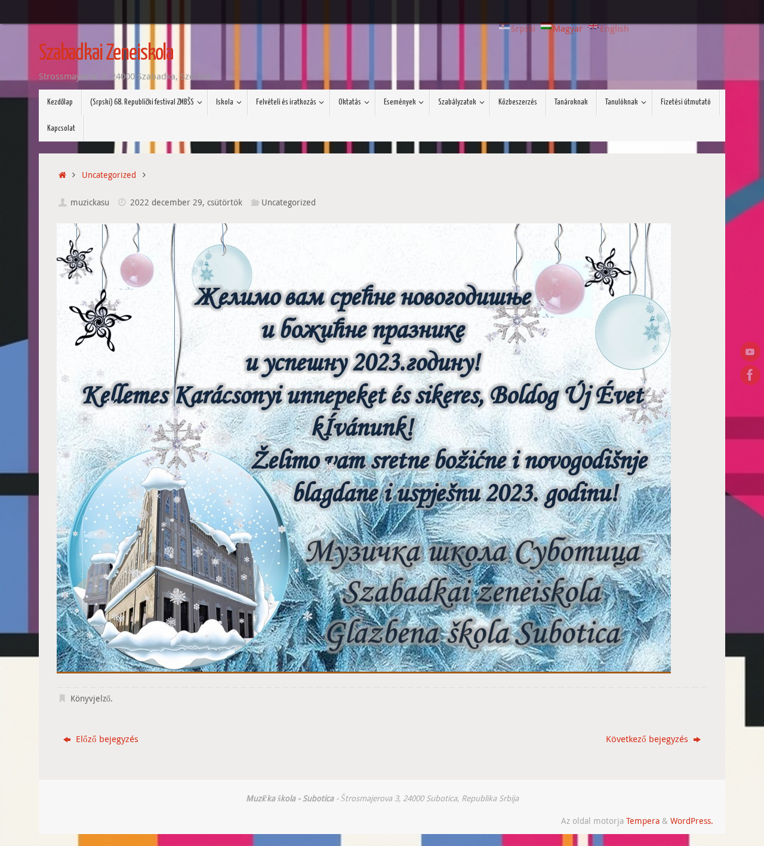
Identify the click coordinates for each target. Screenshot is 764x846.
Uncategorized (109, 175)
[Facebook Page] (750, 375)
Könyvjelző (90, 698)
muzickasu (89, 202)
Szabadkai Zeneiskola (106, 53)
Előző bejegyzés (105, 739)
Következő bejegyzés (648, 739)
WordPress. (691, 821)
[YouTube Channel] (750, 352)
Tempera (643, 821)
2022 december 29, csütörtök (186, 202)
